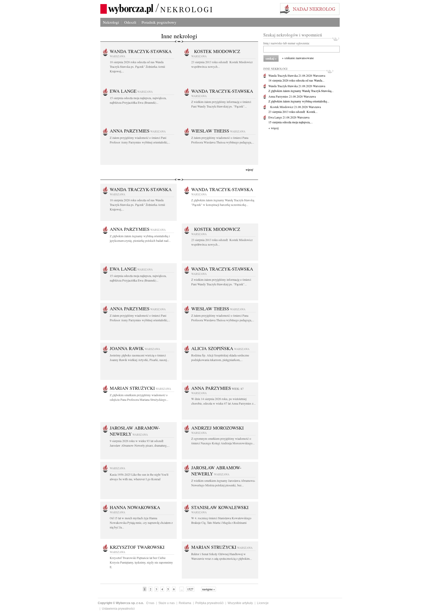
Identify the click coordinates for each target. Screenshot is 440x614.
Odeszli (130, 22)
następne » (208, 589)
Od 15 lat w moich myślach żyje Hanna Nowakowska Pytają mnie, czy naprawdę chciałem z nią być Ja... (141, 522)
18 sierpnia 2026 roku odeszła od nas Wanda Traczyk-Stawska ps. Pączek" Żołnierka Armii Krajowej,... (137, 66)
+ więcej (273, 128)
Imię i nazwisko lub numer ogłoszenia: (286, 43)
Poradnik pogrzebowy (159, 22)
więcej (249, 169)
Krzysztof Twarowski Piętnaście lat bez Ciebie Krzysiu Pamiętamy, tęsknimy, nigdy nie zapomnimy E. (141, 562)
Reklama (185, 603)
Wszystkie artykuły (240, 603)
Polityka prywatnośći (209, 603)
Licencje (263, 603)
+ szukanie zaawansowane (298, 58)
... (182, 589)
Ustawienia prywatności (118, 608)
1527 (190, 589)
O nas (150, 603)
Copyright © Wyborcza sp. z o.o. (121, 603)
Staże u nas (166, 603)
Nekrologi (111, 22)
